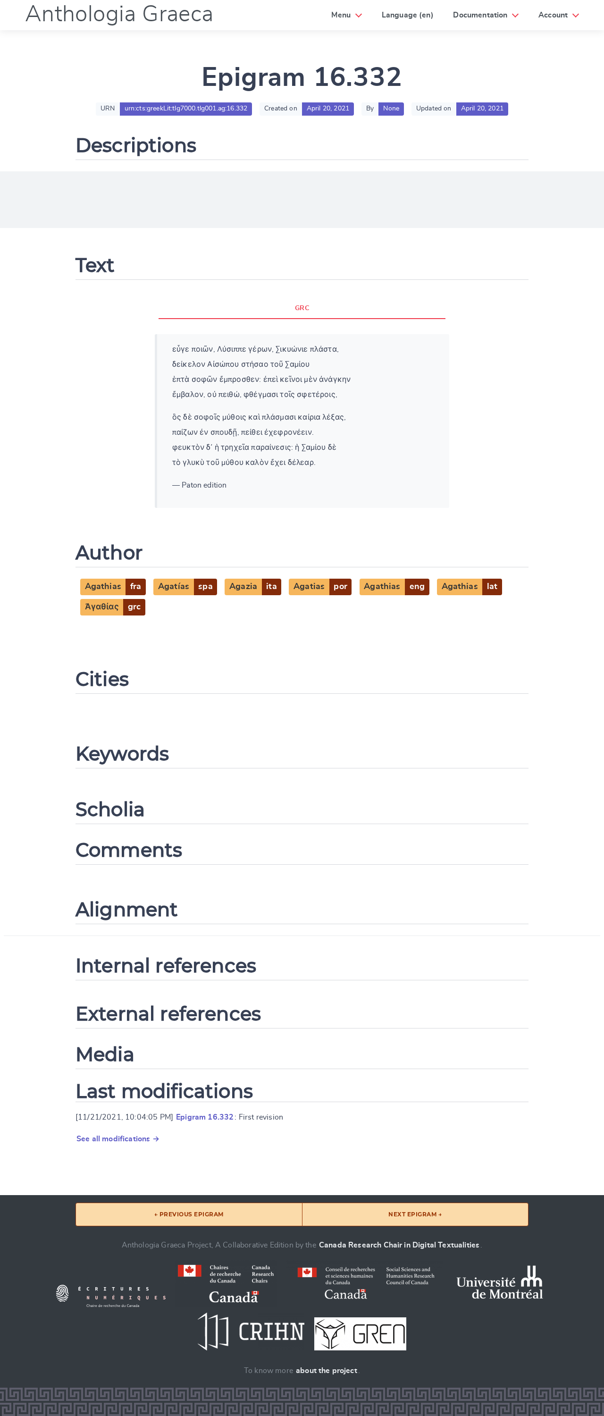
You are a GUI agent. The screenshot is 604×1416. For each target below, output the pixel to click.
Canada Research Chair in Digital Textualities (399, 1245)
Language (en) (408, 15)
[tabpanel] (302, 421)
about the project (326, 1370)
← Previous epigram (189, 1214)
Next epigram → (415, 1214)
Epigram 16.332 (205, 1117)
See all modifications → (117, 1139)
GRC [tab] (302, 308)
